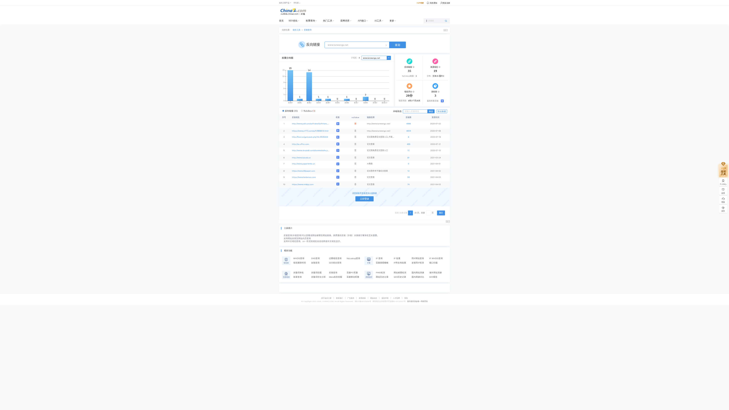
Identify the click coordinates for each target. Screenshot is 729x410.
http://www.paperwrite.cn (303, 164)
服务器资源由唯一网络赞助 (417, 301)
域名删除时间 (299, 263)
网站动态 (373, 298)
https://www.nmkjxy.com (302, 184)
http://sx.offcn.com (300, 144)
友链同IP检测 (418, 263)
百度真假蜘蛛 (382, 263)
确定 (441, 213)
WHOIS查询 (298, 258)
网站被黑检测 (400, 272)
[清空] (386, 45)
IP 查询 (379, 258)
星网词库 (345, 20)
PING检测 (380, 272)
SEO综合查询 (335, 263)
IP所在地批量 (400, 263)
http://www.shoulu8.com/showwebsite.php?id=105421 (316, 150)
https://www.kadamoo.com (304, 177)
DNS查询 (315, 258)
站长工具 (296, 30)
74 (408, 184)
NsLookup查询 (353, 258)
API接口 (362, 20)
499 (408, 144)
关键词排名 (298, 272)
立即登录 (364, 198)
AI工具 (377, 20)
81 (408, 158)
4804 (408, 131)
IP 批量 (397, 258)
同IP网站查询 (418, 258)
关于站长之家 (326, 298)
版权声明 (385, 298)
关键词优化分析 (318, 277)
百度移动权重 (353, 277)
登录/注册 (446, 3)
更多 (392, 20)
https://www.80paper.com (303, 171)
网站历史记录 (382, 277)
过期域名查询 (335, 258)
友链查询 (315, 263)
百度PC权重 (352, 272)
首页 (281, 20)
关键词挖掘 (316, 272)
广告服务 (350, 298)
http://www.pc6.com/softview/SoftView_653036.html (315, 124)
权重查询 (310, 20)
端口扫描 (433, 263)
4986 (408, 124)
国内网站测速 (418, 272)
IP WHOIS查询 (436, 258)
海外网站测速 (435, 272)
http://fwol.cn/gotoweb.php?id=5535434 (310, 137)
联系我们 (339, 298)
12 (408, 150)
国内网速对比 (418, 277)
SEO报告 (433, 277)
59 (408, 177)
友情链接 (362, 298)
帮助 (406, 298)
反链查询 (308, 30)
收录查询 (297, 277)
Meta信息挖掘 (335, 277)
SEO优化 (293, 20)
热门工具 (327, 20)
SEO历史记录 (400, 277)
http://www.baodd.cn (301, 158)
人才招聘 (396, 298)
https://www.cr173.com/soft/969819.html (310, 131)
